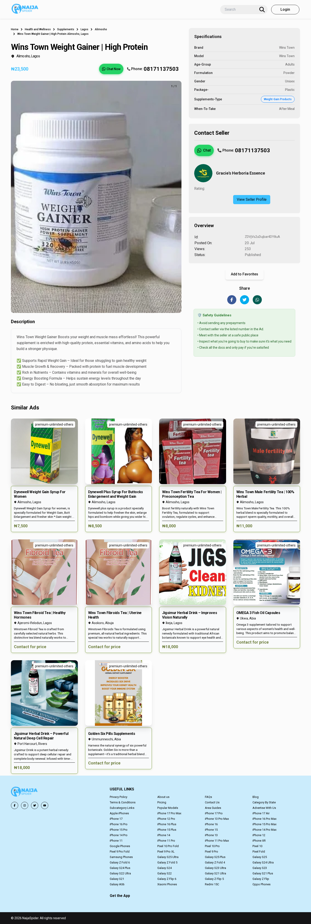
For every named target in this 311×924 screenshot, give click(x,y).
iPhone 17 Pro (214, 813)
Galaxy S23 (259, 868)
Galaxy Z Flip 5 (214, 879)
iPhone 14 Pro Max (264, 829)
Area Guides (213, 808)
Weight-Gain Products (278, 99)
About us (163, 797)
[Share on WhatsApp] (257, 299)
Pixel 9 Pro (211, 851)
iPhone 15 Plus (166, 829)
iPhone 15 (211, 829)
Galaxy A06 (117, 884)
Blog (255, 797)
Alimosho (101, 29)
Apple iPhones (119, 813)
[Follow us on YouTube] (44, 805)
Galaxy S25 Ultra (167, 857)
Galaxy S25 (259, 857)
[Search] (262, 9)
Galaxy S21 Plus (262, 873)
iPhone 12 (258, 835)
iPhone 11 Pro (166, 840)
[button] (44, 475)
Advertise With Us (264, 808)
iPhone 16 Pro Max (264, 818)
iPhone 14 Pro (118, 835)
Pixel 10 (257, 846)
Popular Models (167, 808)
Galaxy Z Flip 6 (166, 879)
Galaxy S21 (117, 879)
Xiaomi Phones (167, 884)
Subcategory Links (122, 808)
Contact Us (212, 802)
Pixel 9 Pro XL (166, 851)
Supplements (65, 29)
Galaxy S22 (164, 873)
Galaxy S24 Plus (120, 868)
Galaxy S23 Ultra (215, 868)
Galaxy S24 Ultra (263, 862)
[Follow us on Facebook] (14, 805)
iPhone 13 (211, 835)
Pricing (161, 802)
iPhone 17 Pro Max (169, 813)
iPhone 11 (116, 840)
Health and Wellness (38, 29)
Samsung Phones (121, 857)
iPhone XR (259, 840)
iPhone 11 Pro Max (217, 840)
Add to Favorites (244, 274)
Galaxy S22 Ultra (120, 873)
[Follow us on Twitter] (34, 805)
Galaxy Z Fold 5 (167, 862)
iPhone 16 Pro (118, 824)
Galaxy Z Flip (260, 879)
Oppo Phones (261, 884)
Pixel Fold (258, 851)
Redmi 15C (212, 884)
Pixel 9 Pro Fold (120, 851)
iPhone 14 (163, 835)
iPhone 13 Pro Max (217, 818)
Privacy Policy (118, 797)
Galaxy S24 (164, 868)
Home (14, 29)
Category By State (264, 802)
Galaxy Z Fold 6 (120, 862)
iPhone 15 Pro (118, 829)
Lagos (84, 29)
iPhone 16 (211, 824)
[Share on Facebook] (231, 299)
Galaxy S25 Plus (215, 857)
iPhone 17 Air (261, 813)
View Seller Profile (252, 199)
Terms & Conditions (122, 802)
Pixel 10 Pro (212, 846)
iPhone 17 (116, 818)
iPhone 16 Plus (166, 824)
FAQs (208, 797)
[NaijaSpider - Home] (24, 792)
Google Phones (120, 846)
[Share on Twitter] (244, 299)
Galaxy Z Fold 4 (215, 862)
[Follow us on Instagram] (24, 805)
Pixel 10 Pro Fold (168, 846)
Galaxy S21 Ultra (215, 873)
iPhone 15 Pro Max (264, 824)
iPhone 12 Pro (166, 818)
